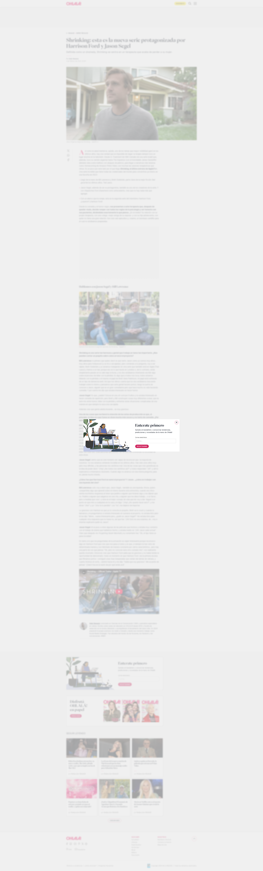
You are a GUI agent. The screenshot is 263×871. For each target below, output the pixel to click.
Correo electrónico (141, 437)
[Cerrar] (177, 422)
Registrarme (142, 446)
